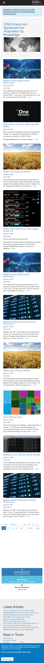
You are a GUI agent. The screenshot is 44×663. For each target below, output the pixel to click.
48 (25, 524)
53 (8, 528)
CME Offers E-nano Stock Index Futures (16, 617)
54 (13, 528)
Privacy (22, 642)
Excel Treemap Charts (12, 417)
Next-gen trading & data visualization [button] (22, 581)
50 (33, 524)
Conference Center (9, 640)
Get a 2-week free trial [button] (22, 573)
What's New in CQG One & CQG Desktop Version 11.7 (21, 623)
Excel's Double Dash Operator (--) (14, 621)
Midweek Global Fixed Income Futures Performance (19, 322)
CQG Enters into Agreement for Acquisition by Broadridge (15, 29)
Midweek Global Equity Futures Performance (16, 81)
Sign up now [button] (22, 588)
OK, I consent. (7, 659)
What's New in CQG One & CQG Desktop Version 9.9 (21, 229)
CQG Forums (7, 638)
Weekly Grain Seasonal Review (16, 171)
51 (38, 524)
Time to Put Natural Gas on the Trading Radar (18, 611)
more (30, 97)
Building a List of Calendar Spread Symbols (21, 454)
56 (21, 528)
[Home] (37, 3)
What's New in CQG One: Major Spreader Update (21, 125)
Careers (6, 642)
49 (29, 524)
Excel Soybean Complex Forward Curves (17, 625)
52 (4, 528)
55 (17, 528)
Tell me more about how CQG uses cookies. (16, 652)
